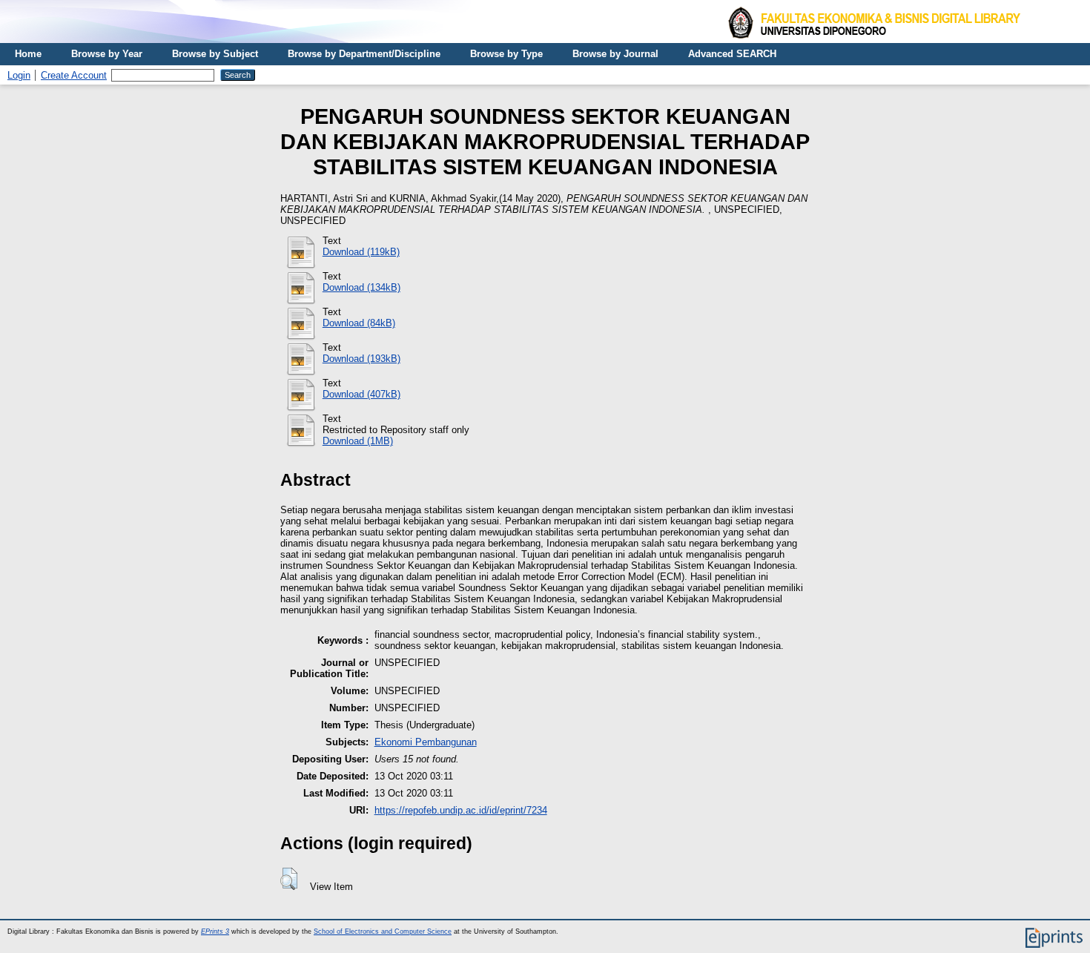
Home (28, 53)
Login (18, 75)
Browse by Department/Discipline (364, 53)
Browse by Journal (615, 53)
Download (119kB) (361, 251)
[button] (288, 879)
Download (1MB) (358, 440)
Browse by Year (106, 53)
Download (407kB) (361, 394)
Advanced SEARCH (732, 53)
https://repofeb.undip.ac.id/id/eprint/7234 (460, 810)
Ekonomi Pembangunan (425, 742)
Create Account (74, 75)
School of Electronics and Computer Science (383, 931)
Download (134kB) (361, 287)
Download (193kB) (361, 358)
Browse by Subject (215, 53)
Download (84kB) (359, 323)
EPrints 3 (215, 931)
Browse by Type (506, 53)
